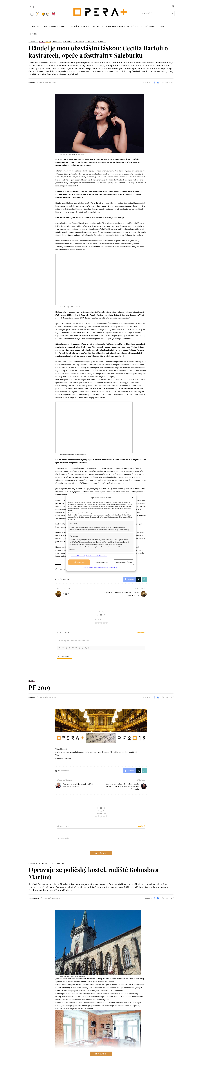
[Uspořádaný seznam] (72, 648)
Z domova (59, 863)
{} (89, 648)
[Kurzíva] (63, 648)
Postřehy (67, 42)
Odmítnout (102, 562)
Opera (48, 42)
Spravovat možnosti (124, 562)
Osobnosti (57, 42)
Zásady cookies (88, 568)
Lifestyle (49, 863)
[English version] (53, 14)
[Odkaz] (85, 648)
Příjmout (79, 562)
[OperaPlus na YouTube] (43, 14)
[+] (92, 648)
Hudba (42, 42)
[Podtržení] (66, 648)
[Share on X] (138, 579)
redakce (32, 82)
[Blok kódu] (82, 648)
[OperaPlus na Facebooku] (32, 14)
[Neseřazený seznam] (76, 648)
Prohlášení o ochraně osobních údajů (106, 568)
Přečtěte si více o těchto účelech (96, 556)
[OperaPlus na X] (37, 14)
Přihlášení (140, 633)
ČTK (30, 898)
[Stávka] (69, 648)
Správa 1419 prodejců (78, 556)
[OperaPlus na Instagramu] (48, 14)
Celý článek (101, 853)
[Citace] (79, 648)
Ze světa (102, 42)
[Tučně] (59, 648)
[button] (132, 497)
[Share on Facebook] (154, 82)
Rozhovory (78, 42)
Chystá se (33, 42)
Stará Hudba (91, 42)
